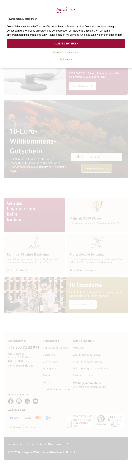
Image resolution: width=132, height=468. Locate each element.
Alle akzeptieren (66, 43)
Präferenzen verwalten (65, 52)
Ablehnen (65, 59)
